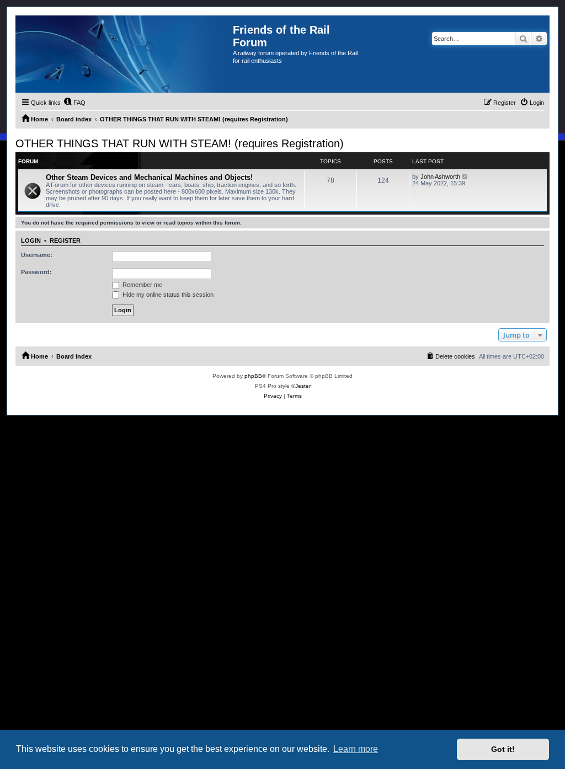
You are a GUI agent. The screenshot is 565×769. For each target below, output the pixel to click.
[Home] (124, 54)
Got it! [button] (503, 749)
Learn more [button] (355, 749)
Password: (36, 272)
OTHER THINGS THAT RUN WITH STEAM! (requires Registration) (179, 143)
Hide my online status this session (167, 294)
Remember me (141, 284)
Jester (303, 386)
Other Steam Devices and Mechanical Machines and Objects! (149, 177)
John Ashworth (440, 176)
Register (65, 240)
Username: (36, 255)
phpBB (253, 376)
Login (31, 240)
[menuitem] (74, 102)
